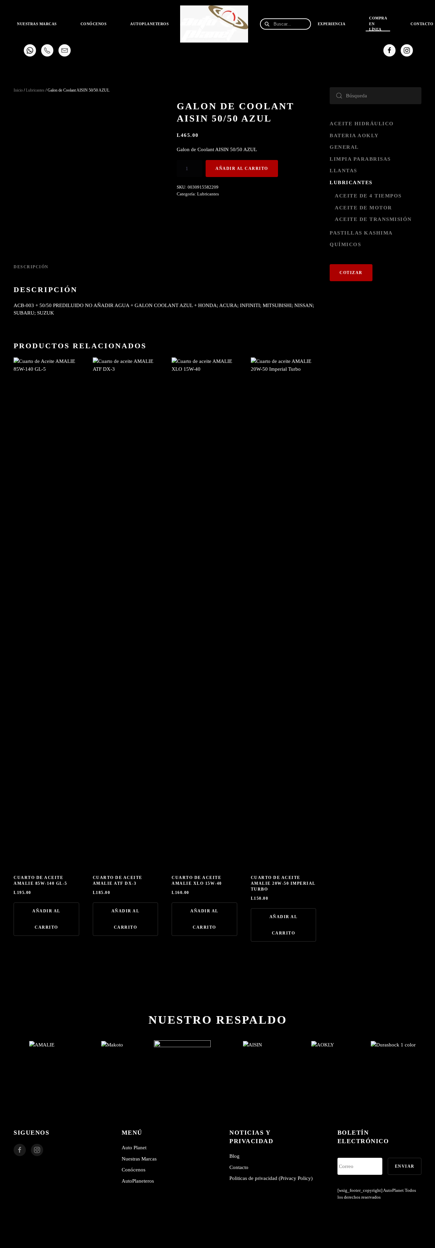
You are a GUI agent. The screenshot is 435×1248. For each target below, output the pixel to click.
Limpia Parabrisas (360, 159)
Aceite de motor (363, 207)
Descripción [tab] (31, 267)
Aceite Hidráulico (362, 123)
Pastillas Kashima (361, 233)
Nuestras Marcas (139, 1159)
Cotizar (351, 272)
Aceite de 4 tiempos (368, 195)
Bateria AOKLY (354, 135)
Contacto (238, 1167)
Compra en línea (378, 23)
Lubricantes (35, 90)
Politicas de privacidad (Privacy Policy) (271, 1178)
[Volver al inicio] (215, 23)
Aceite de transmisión (373, 219)
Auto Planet (134, 1147)
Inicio (18, 90)
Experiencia (332, 24)
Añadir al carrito (241, 168)
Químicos (345, 244)
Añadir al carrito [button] (46, 919)
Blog (234, 1156)
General (344, 147)
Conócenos (94, 24)
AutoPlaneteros (149, 24)
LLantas (343, 170)
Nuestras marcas (37, 24)
